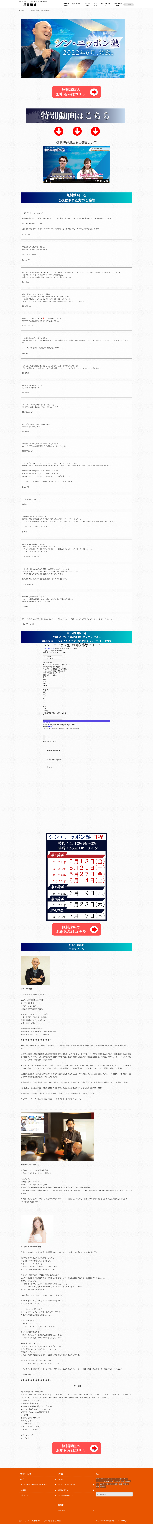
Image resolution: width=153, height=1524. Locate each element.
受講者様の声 (36, 1521)
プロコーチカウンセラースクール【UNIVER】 (35, 1484)
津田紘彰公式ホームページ (114, 1521)
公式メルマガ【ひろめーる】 (67, 1484)
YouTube (61, 1479)
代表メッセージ (24, 1521)
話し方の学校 (114, 1484)
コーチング (99, 1481)
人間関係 (117, 1481)
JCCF (97, 1479)
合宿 (122, 1481)
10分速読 (23, 1490)
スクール (87, 4)
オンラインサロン (112, 1479)
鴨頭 (97, 1486)
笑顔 (107, 1484)
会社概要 (58, 1521)
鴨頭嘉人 (102, 1486)
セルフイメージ (108, 1481)
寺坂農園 (127, 1481)
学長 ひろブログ (64, 1510)
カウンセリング (123, 1479)
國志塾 (22, 1479)
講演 (120, 1484)
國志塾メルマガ (63, 1490)
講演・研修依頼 (105, 4)
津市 (97, 1484)
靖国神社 (125, 1484)
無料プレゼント (77, 4)
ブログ (96, 4)
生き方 (102, 1484)
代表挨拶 (66, 4)
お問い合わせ (118, 4)
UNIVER (103, 1479)
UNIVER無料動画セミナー (66, 1495)
